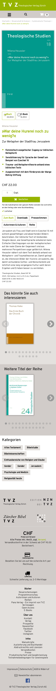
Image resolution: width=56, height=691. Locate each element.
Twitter (28, 631)
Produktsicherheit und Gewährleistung (28, 655)
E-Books (28, 610)
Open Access (28, 608)
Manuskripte (28, 642)
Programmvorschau (28, 595)
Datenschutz (26, 669)
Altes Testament (12, 447)
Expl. (16, 193)
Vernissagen (28, 605)
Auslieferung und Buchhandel (28, 645)
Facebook (28, 629)
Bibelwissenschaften (14, 454)
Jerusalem (36, 466)
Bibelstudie (32, 447)
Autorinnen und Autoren (28, 597)
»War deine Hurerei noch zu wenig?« (15, 24)
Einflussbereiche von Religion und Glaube (24, 460)
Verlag (28, 621)
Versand (42, 539)
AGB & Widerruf (41, 669)
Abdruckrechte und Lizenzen (28, 647)
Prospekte (28, 624)
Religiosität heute (13, 478)
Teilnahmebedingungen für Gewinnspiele (28, 657)
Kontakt (28, 618)
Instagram (28, 634)
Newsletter (28, 626)
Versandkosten (28, 650)
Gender (7, 466)
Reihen (28, 600)
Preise (28, 652)
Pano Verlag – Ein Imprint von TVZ (28, 602)
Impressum (12, 669)
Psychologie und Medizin (16, 472)
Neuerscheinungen (28, 592)
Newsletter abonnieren (29, 675)
